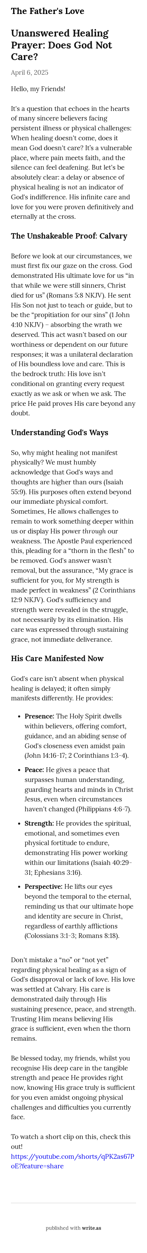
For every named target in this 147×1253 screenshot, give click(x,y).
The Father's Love (47, 10)
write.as (91, 1228)
